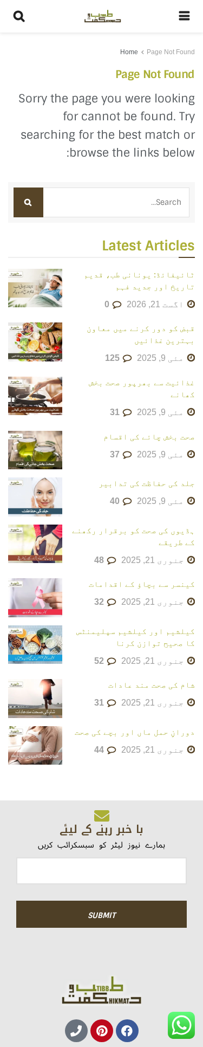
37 (116, 454)
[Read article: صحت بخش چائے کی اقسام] (35, 450)
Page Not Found (171, 52)
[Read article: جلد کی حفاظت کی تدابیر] (35, 496)
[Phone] (76, 1030)
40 (116, 501)
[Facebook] (127, 1030)
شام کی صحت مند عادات (151, 684)
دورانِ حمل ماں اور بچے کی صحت (135, 731)
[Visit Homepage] (101, 16)
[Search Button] (19, 16)
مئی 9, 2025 (161, 358)
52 (100, 660)
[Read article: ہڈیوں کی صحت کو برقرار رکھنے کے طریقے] (35, 544)
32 (100, 601)
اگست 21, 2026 (156, 304)
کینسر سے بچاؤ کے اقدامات (142, 584)
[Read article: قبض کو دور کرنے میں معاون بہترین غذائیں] (35, 341)
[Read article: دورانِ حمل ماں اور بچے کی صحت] (35, 745)
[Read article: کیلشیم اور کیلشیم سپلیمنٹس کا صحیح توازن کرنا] (35, 644)
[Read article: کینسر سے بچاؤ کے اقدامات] (35, 597)
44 (100, 749)
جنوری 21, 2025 (153, 560)
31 (116, 412)
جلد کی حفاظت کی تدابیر (147, 483)
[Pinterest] (101, 1030)
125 (113, 358)
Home (129, 52)
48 (100, 560)
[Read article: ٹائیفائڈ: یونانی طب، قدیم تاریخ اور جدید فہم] (35, 288)
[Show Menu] (184, 16)
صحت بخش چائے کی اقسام (149, 436)
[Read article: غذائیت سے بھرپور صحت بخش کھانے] (35, 396)
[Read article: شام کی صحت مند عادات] (35, 698)
